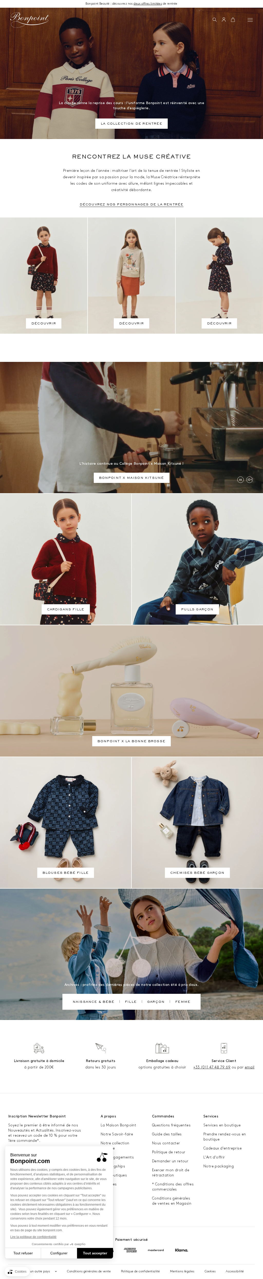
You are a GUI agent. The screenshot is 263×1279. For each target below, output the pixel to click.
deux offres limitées (148, 3)
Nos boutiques (114, 1175)
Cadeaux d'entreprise (222, 1148)
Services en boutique (222, 1125)
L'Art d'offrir (214, 1157)
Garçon (156, 1002)
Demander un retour (170, 1161)
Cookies (210, 1271)
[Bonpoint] (29, 20)
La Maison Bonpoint (118, 1125)
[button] (214, 20)
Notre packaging (218, 1166)
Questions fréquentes (171, 1125)
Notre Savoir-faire (117, 1134)
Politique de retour (168, 1152)
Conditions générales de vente (89, 1271)
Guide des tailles (167, 1134)
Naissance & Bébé (93, 1002)
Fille (131, 1002)
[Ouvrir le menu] (250, 20)
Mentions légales (182, 1271)
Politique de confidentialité (140, 1271)
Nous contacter (166, 1143)
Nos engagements (117, 1157)
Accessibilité (235, 1271)
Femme (182, 1002)
